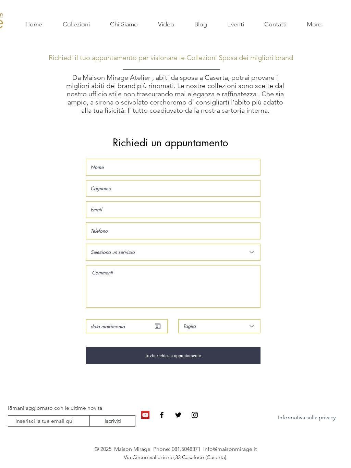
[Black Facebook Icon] (162, 415)
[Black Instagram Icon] (195, 415)
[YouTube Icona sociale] (145, 415)
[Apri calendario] (157, 326)
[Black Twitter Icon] (178, 415)
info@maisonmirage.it (230, 449)
